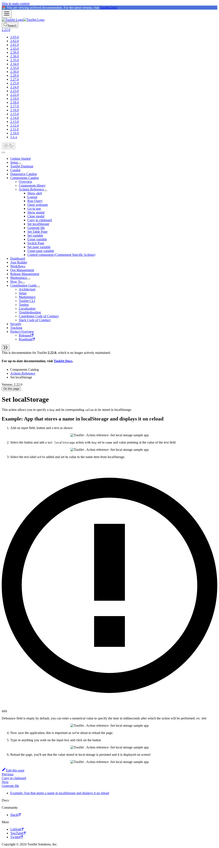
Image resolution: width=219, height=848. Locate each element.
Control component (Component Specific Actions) (61, 254)
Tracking (16, 328)
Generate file (36, 228)
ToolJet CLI (27, 301)
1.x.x (13, 137)
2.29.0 (14, 75)
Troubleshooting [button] (30, 312)
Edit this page (15, 770)
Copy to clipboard (39, 220)
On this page (11, 388)
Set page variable (38, 247)
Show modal (35, 212)
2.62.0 (14, 41)
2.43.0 (14, 48)
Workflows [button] (17, 266)
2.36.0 (14, 56)
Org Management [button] (22, 270)
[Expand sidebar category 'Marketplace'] (28, 279)
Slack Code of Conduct (34, 320)
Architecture (27, 289)
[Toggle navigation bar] (7, 14)
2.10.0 (14, 133)
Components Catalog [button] (24, 178)
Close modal (35, 216)
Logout (32, 197)
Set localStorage (38, 224)
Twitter (15, 837)
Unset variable (37, 239)
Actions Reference (31, 189)
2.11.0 (14, 129)
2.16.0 (14, 110)
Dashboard (17, 258)
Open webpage (37, 205)
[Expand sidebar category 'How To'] (23, 282)
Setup (14, 162)
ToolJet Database (21, 166)
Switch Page (35, 243)
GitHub (15, 829)
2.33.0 (14, 68)
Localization (27, 308)
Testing (24, 304)
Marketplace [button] (27, 297)
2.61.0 (14, 45)
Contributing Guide (23, 285)
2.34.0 (14, 64)
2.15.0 (14, 114)
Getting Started (20, 158)
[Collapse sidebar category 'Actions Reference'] (45, 190)
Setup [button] (23, 293)
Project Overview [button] (22, 331)
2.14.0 (14, 118)
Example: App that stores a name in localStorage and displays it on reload (59, 793)
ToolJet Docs (109, 7)
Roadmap (25, 339)
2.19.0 (14, 98)
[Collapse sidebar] (5, 348)
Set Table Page (37, 231)
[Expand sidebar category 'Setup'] (19, 163)
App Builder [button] (18, 262)
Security (15, 324)
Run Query (35, 201)
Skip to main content (16, 3)
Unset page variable (40, 251)
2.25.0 (14, 83)
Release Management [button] (24, 274)
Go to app (34, 208)
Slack (14, 815)
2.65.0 (14, 37)
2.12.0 (14, 125)
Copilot (15, 170)
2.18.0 (14, 102)
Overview (25, 181)
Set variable (35, 235)
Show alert (34, 193)
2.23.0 (14, 91)
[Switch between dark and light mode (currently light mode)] (8, 145)
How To (16, 281)
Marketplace (18, 278)
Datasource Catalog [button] (23, 174)
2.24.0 (14, 87)
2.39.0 (14, 52)
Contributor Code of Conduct (39, 316)
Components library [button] (32, 185)
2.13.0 (14, 121)
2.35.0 (14, 60)
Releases (25, 335)
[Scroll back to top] (3, 152)
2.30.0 (14, 71)
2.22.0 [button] (6, 30)
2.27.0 (14, 79)
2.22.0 (14, 95)
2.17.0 (14, 106)
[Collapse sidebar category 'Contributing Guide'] (38, 286)
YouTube (16, 833)
